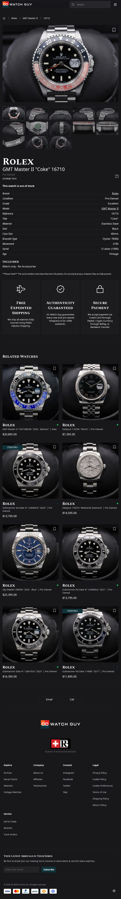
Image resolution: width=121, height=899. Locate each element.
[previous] (5, 64)
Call (72, 699)
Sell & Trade (10, 821)
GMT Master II (30, 18)
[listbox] (60, 64)
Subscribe (48, 869)
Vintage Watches (12, 792)
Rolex (14, 18)
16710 (46, 18)
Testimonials (40, 785)
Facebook (68, 779)
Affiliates (38, 779)
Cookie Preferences (103, 785)
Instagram (68, 772)
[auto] (114, 891)
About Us (38, 772)
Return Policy (100, 805)
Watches (8, 785)
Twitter (66, 785)
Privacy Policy (100, 772)
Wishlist (8, 827)
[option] (60, 64)
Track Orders (10, 834)
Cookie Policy (99, 779)
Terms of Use (99, 792)
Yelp (65, 792)
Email (49, 699)
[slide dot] (14, 113)
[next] (115, 64)
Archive (8, 772)
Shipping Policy (101, 798)
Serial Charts (10, 779)
